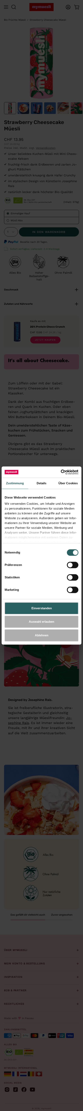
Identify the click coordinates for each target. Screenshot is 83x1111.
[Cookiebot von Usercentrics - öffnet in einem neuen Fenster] (60, 472)
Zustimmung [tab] (15, 483)
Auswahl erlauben (41, 621)
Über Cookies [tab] (68, 483)
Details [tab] (42, 483)
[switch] (72, 565)
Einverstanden (41, 608)
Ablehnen (41, 635)
